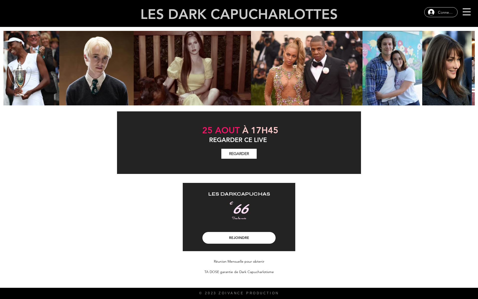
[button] (467, 12)
